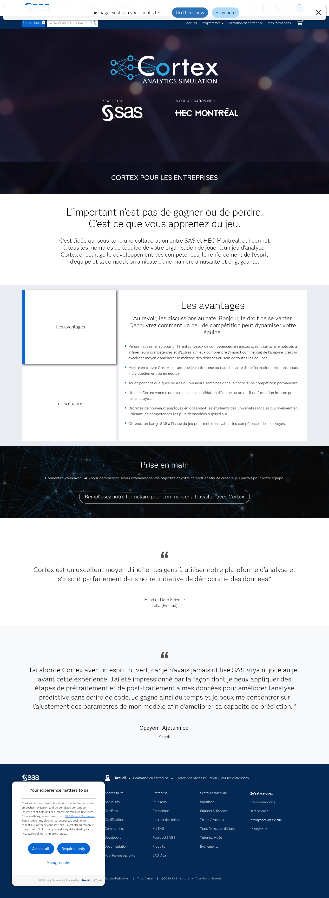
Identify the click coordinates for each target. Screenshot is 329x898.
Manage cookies (59, 863)
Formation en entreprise (245, 23)
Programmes (211, 23)
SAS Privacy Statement (80, 816)
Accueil (191, 23)
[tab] (69, 327)
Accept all (40, 848)
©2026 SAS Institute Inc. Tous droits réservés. (191, 878)
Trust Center (145, 878)
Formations (31, 22)
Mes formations (279, 23)
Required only (73, 848)
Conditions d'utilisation (114, 878)
